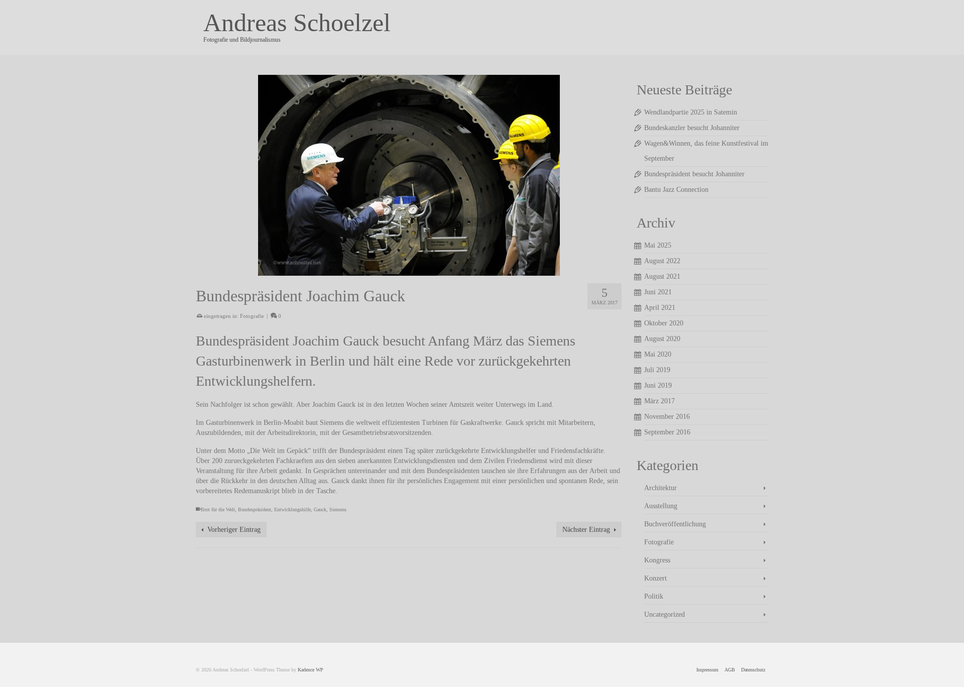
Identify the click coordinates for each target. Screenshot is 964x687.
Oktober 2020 (663, 323)
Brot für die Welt (218, 509)
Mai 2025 (657, 245)
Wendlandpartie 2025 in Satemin (690, 112)
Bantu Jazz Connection (676, 189)
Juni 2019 (658, 385)
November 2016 (667, 416)
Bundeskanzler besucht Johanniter (692, 128)
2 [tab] (342, 271)
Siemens (337, 509)
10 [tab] (439, 271)
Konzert (655, 578)
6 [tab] (391, 271)
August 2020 (662, 338)
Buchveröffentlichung (675, 524)
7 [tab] (403, 271)
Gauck (320, 509)
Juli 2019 (657, 370)
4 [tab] (367, 271)
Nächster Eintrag (586, 529)
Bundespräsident (254, 509)
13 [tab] (475, 271)
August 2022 (662, 261)
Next (610, 175)
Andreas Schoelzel (297, 23)
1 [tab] (330, 271)
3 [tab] (354, 271)
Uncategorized (664, 614)
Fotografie (252, 316)
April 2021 (659, 307)
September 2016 (667, 432)
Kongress (657, 560)
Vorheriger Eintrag (234, 529)
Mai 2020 (657, 354)
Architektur (660, 488)
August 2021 (662, 276)
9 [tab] (427, 271)
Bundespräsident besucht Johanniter (694, 174)
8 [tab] (415, 271)
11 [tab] (451, 271)
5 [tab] (379, 271)
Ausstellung (660, 506)
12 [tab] (463, 271)
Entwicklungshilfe (292, 509)
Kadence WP (310, 669)
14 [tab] (487, 271)
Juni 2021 (658, 292)
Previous (207, 175)
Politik (653, 596)
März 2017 (659, 401)
